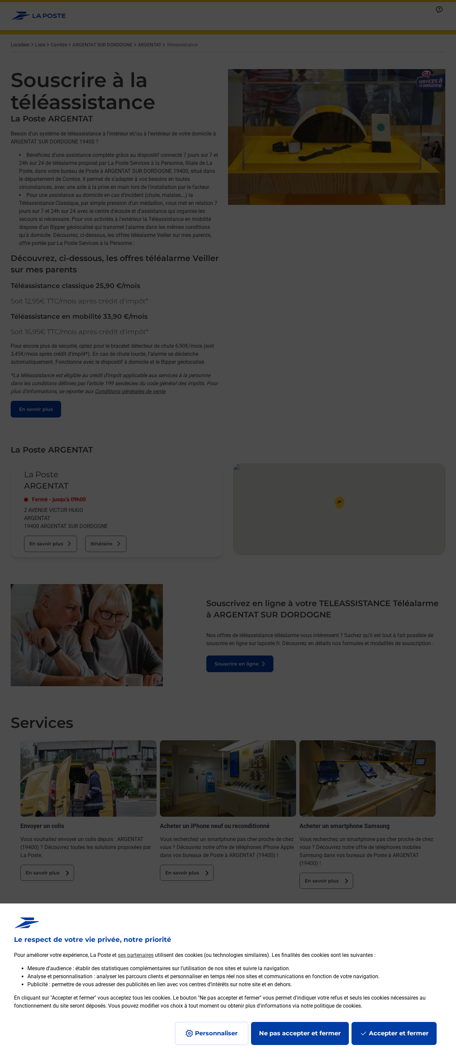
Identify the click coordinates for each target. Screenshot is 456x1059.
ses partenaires (136, 955)
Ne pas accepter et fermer (300, 1033)
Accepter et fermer (399, 1033)
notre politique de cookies (331, 1006)
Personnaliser (216, 1033)
